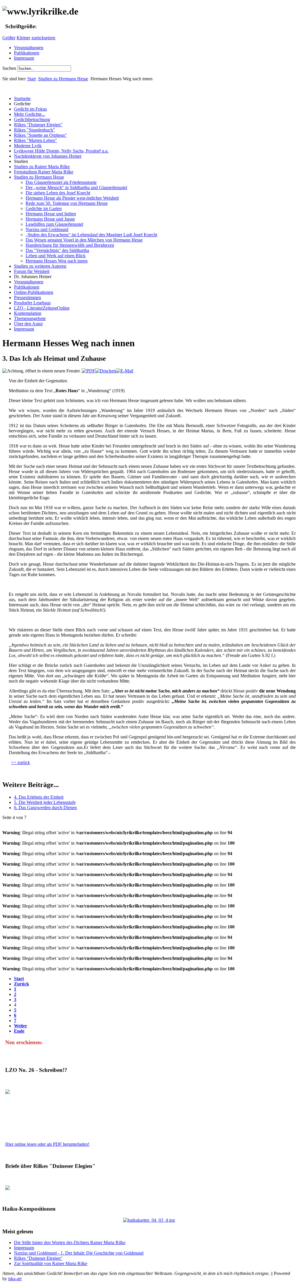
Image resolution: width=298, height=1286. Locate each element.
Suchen (9, 68)
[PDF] (88, 370)
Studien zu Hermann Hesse (63, 78)
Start (31, 78)
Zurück (21, 983)
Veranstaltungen (28, 47)
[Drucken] (105, 370)
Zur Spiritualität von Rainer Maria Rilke (50, 1263)
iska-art (15, 1278)
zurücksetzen (43, 37)
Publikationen (26, 52)
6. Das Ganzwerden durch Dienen (45, 807)
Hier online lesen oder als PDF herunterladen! (47, 1144)
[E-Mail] (124, 370)
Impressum (24, 58)
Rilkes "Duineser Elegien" (38, 1258)
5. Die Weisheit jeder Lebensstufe (45, 802)
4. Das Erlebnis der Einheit (38, 797)
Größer (8, 37)
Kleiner (23, 37)
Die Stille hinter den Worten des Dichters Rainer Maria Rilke (69, 1242)
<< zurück (20, 762)
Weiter (20, 1025)
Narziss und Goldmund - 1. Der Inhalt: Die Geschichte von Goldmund (78, 1253)
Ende (19, 1031)
